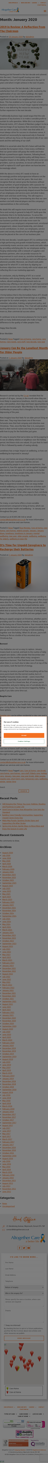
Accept (24, 735)
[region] (24, 731)
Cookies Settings (24, 741)
